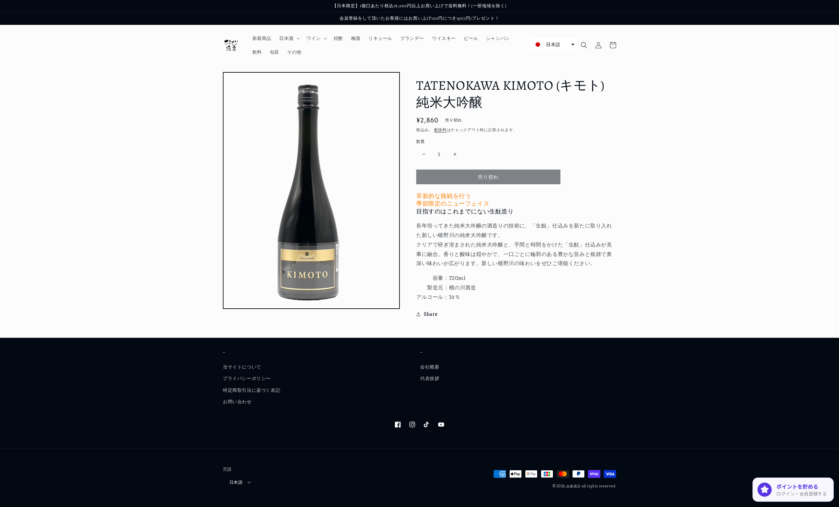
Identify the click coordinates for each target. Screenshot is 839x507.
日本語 (236, 482)
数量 (420, 141)
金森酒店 (573, 486)
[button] (288, 38)
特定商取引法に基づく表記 (251, 390)
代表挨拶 (429, 378)
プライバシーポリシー (247, 378)
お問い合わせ (237, 401)
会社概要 (429, 367)
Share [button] (431, 314)
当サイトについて (242, 367)
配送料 (440, 129)
